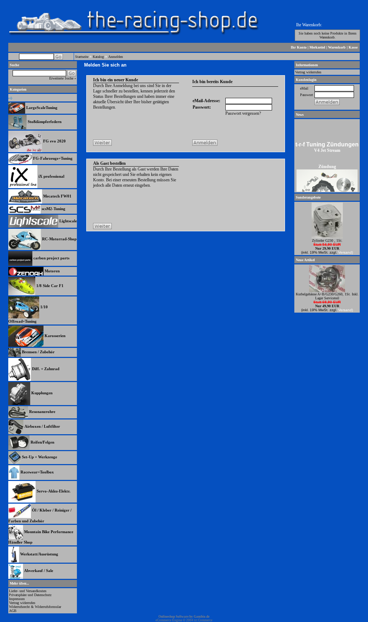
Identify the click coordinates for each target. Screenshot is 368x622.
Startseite (81, 57)
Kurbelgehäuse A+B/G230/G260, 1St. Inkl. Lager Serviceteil (327, 296)
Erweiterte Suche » (62, 78)
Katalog (98, 57)
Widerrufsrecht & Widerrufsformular (35, 607)
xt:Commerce (203, 620)
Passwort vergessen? (243, 113)
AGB (13, 611)
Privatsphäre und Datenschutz (30, 595)
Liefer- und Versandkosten (27, 591)
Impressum (17, 599)
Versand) (345, 252)
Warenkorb (337, 47)
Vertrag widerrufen (22, 603)
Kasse (353, 47)
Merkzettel (317, 47)
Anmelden (115, 57)
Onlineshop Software (173, 616)
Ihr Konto (299, 47)
